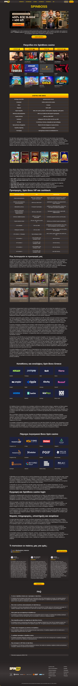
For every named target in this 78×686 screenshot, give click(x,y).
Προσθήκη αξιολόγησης (61, 551)
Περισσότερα (39, 583)
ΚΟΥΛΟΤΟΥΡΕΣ (60, 49)
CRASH (45, 49)
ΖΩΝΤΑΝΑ (31, 49)
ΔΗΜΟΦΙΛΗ (15, 49)
